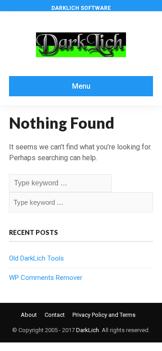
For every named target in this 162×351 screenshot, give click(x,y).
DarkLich (87, 330)
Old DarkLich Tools (36, 258)
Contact (55, 314)
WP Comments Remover (45, 278)
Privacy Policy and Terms (103, 314)
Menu (81, 86)
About (29, 314)
